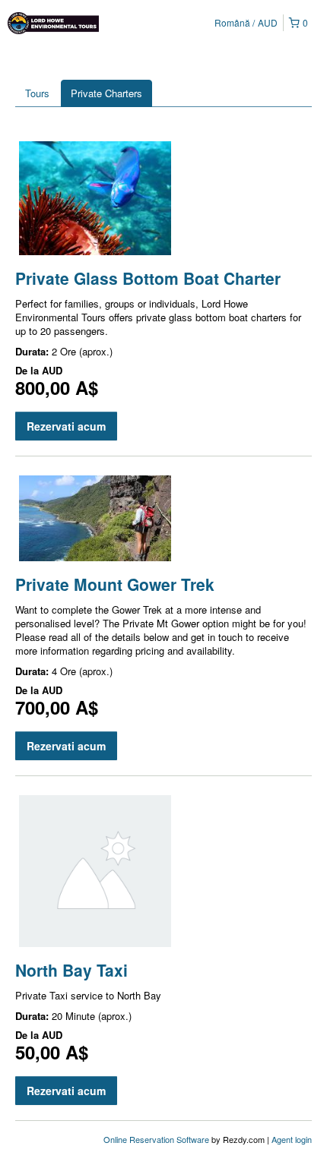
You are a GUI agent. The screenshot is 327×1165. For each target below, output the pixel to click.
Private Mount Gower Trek (114, 584)
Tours (37, 93)
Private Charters (106, 93)
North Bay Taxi (71, 969)
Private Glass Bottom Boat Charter (148, 278)
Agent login (291, 1139)
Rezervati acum (66, 426)
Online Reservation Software (156, 1139)
